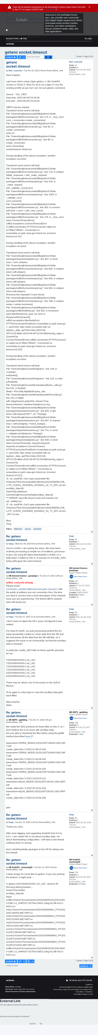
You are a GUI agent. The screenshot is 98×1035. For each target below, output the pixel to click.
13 (76, 65)
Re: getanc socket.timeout (16, 538)
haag (71, 536)
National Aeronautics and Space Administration (20, 991)
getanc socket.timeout (26, 52)
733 (76, 872)
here (27, 736)
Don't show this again (14, 30)
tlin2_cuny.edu (75, 62)
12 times (81, 884)
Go (41, 1024)
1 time (80, 734)
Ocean (28, 529)
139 (76, 723)
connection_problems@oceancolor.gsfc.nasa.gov (31, 589)
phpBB (69, 987)
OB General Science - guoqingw (23, 576)
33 (76, 540)
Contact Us (89, 984)
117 (76, 581)
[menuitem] (88, 38)
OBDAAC (18, 529)
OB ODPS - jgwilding (78, 712)
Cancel (33, 1024)
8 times (81, 595)
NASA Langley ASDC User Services (24, 989)
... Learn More (49, 9)
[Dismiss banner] (89, 7)
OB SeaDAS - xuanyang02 (20, 867)
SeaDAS (37, 529)
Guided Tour (34, 37)
